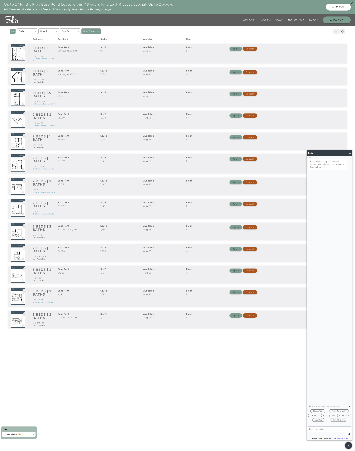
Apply (236, 49)
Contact (250, 49)
